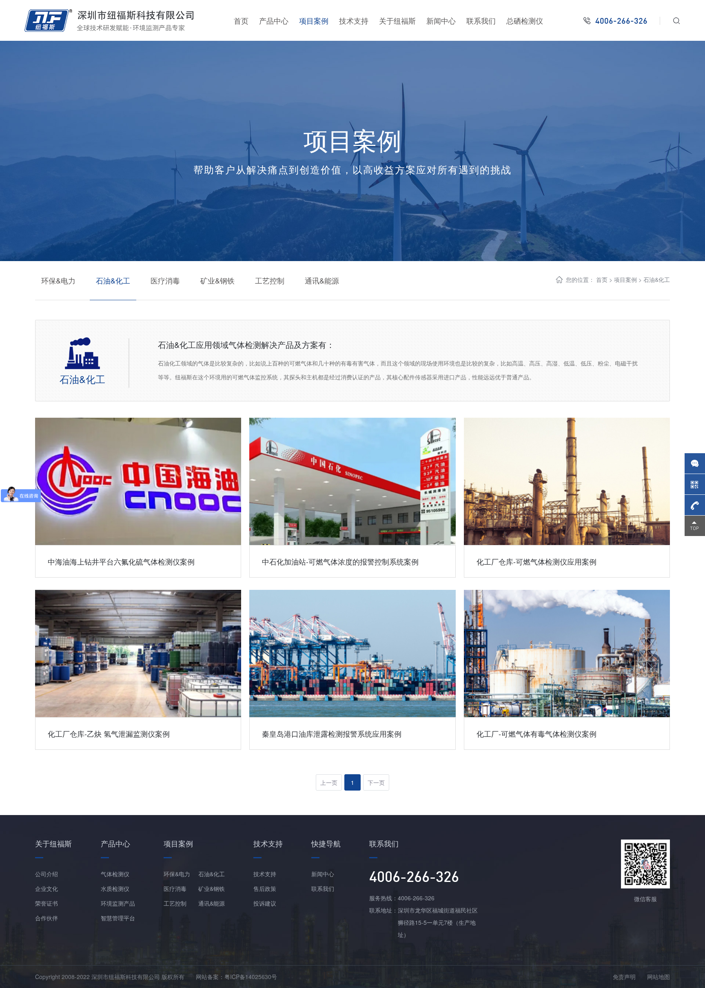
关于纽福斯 (397, 20)
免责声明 (624, 976)
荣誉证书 (46, 903)
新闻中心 (441, 20)
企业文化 (46, 888)
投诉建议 (264, 903)
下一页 (376, 782)
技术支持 (353, 20)
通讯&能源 (322, 280)
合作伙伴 (46, 918)
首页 (241, 20)
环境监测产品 (118, 903)
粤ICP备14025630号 (250, 976)
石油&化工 (113, 280)
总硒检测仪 (524, 20)
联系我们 (481, 20)
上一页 (328, 782)
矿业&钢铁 (217, 280)
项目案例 (313, 20)
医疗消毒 (165, 280)
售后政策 (264, 888)
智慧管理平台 (118, 918)
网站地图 (658, 976)
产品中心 (273, 20)
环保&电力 (58, 280)
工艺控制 (269, 280)
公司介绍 (46, 874)
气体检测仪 (115, 874)
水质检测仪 (115, 888)
